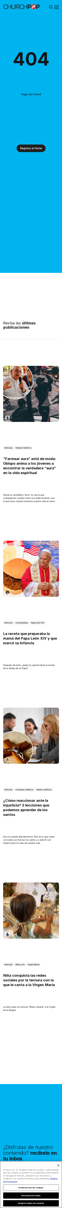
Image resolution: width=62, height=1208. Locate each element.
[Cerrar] (58, 1165)
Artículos (8, 448)
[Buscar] (51, 6)
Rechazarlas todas (30, 1195)
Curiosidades (21, 622)
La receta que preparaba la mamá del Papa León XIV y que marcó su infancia (30, 638)
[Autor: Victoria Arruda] (7, 592)
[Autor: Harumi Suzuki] (7, 418)
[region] (31, 1184)
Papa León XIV (37, 622)
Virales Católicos (23, 448)
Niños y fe (20, 964)
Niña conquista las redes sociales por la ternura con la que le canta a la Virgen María (29, 980)
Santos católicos (44, 789)
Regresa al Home (31, 148)
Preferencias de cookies (31, 1187)
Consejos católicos (24, 789)
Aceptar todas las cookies (31, 1203)
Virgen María (33, 964)
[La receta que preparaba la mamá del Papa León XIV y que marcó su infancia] (31, 569)
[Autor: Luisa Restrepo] (7, 759)
